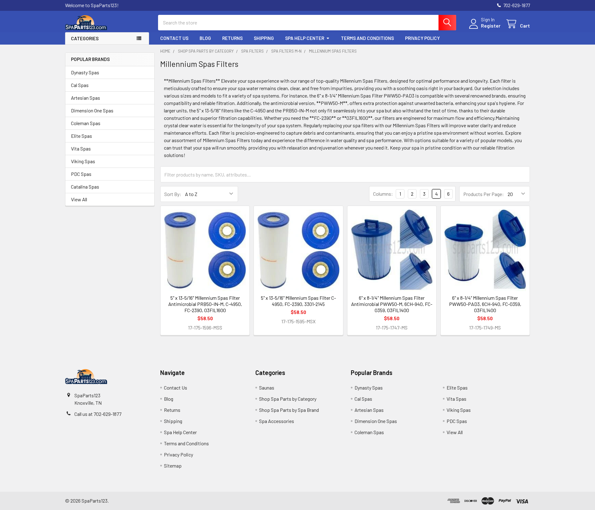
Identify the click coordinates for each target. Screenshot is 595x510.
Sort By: (172, 194)
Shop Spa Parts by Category (287, 399)
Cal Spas (80, 85)
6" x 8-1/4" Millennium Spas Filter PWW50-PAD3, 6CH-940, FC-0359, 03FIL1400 (485, 304)
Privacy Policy (422, 38)
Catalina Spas (85, 187)
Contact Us (174, 38)
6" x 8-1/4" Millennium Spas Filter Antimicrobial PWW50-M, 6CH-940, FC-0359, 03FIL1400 (391, 304)
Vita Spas (81, 148)
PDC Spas (81, 174)
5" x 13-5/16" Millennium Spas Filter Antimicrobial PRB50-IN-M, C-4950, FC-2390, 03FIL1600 (205, 304)
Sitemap (173, 466)
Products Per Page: (483, 194)
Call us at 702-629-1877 (97, 414)
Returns (232, 38)
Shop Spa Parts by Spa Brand (289, 410)
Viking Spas (83, 161)
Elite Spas (81, 136)
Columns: (383, 194)
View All (79, 199)
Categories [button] (85, 38)
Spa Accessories (276, 421)
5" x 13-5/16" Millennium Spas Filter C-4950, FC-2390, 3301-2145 (298, 301)
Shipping (264, 38)
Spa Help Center (304, 38)
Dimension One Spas (92, 110)
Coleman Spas (85, 123)
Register (490, 25)
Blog (205, 38)
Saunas (266, 387)
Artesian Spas (85, 98)
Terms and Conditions (367, 38)
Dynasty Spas (85, 72)
